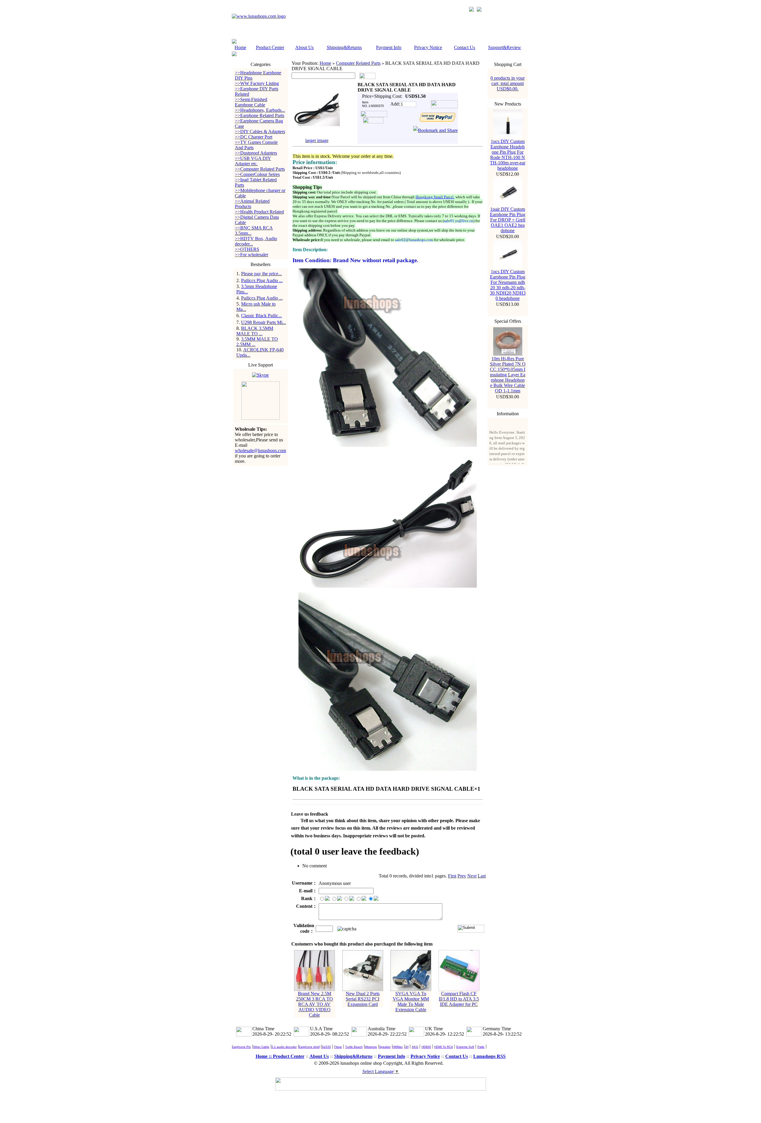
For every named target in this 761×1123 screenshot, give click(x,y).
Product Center (270, 47)
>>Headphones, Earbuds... (260, 110)
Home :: (264, 1056)
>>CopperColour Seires (257, 174)
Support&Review (504, 47)
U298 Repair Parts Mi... (263, 322)
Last (482, 875)
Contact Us (464, 47)
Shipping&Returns (344, 47)
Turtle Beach (354, 1046)
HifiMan (398, 1046)
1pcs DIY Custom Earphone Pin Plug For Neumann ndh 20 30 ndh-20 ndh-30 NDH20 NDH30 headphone (508, 285)
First (452, 875)
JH (406, 1046)
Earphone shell (309, 1046)
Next (472, 875)
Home (240, 47)
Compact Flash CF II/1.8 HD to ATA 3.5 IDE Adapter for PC (459, 999)
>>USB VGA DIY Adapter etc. (253, 161)
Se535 (326, 1046)
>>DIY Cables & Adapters (260, 131)
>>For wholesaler (251, 254)
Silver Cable (261, 1046)
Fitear (338, 1046)
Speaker (385, 1046)
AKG (415, 1046)
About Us (304, 47)
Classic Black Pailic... (261, 315)
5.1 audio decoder (284, 1046)
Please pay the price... (261, 273)
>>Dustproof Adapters (256, 152)
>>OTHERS (247, 249)
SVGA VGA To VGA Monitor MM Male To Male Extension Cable (411, 1001)
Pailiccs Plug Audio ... (262, 280)
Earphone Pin (241, 1046)
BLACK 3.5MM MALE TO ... (254, 331)
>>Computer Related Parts (260, 169)
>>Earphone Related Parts (259, 115)
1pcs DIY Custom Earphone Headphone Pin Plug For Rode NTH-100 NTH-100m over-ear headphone (507, 155)
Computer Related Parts (358, 63)
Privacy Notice (428, 47)
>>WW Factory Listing (257, 83)
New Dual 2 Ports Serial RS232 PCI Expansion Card (363, 999)
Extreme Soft (465, 1046)
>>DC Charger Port (253, 136)
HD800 (426, 1046)
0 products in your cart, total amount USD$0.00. (507, 83)
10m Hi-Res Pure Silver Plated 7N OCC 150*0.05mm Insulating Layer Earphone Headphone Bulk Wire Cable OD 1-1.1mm (508, 374)
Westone (371, 1046)
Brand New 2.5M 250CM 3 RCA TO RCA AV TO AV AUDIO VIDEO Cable (314, 1004)
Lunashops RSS (489, 1056)
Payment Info (388, 47)
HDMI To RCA (443, 1046)
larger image (316, 140)
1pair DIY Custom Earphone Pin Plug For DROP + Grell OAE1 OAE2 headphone (507, 220)
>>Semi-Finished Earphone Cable (251, 102)
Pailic (481, 1046)
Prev (461, 875)
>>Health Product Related (259, 211)
